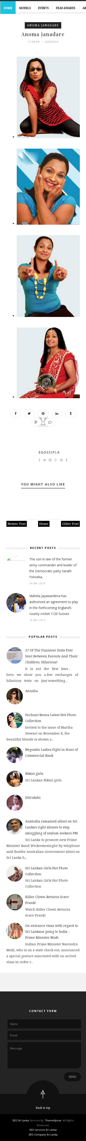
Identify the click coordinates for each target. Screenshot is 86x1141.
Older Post (70, 524)
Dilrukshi (33, 797)
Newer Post (17, 524)
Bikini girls (34, 773)
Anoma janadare (43, 25)
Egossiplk (49, 452)
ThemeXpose (53, 1120)
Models (25, 8)
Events (43, 8)
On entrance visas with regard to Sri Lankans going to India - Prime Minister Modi (51, 931)
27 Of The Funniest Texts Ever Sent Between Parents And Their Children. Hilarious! (51, 656)
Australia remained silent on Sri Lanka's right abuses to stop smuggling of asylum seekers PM (51, 827)
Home (8, 8)
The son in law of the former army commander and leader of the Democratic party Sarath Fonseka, (53, 568)
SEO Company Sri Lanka (43, 1134)
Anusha (31, 691)
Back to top (43, 1108)
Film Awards (65, 8)
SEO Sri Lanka (20, 1120)
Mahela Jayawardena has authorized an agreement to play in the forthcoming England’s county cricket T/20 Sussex (53, 605)
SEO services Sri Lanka (43, 1129)
